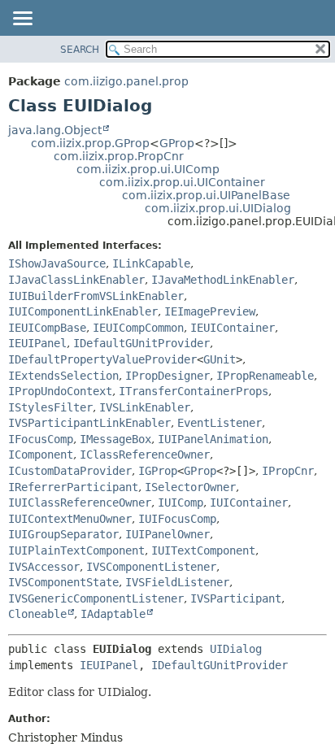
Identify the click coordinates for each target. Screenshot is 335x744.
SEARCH (79, 49)
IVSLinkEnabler (144, 407)
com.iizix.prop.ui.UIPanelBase (206, 195)
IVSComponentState (63, 582)
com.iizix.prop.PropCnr (119, 156)
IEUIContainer (232, 327)
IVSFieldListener (177, 582)
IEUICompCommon (138, 327)
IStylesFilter (50, 407)
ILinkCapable (151, 263)
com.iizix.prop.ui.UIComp (148, 169)
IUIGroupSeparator (63, 534)
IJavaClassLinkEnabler (76, 279)
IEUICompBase (47, 327)
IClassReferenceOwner (145, 454)
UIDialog (236, 648)
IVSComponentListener (151, 566)
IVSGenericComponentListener (96, 598)
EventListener (219, 422)
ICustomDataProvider (70, 470)
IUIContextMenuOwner (70, 518)
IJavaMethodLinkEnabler (222, 279)
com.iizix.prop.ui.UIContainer (182, 182)
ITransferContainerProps (193, 391)
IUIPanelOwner (167, 534)
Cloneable (37, 613)
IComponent (40, 454)
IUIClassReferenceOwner (79, 502)
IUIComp (180, 502)
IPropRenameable (265, 375)
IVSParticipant (235, 598)
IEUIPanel (37, 343)
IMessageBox (115, 439)
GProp (176, 143)
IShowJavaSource (57, 263)
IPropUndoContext (60, 391)
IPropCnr (288, 470)
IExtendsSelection (63, 375)
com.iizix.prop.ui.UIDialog (218, 208)
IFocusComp (40, 439)
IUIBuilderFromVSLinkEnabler (96, 295)
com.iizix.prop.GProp (90, 143)
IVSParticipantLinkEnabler (89, 422)
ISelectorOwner (190, 487)
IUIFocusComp (177, 518)
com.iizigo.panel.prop (126, 81)
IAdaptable (113, 613)
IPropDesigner (167, 375)
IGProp (157, 470)
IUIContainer (249, 502)
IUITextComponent (203, 550)
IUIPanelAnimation (213, 439)
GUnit (219, 359)
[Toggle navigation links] (22, 19)
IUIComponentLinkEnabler (83, 311)
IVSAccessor (44, 566)
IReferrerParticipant (73, 487)
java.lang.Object (55, 130)
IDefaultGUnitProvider (141, 343)
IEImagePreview (209, 311)
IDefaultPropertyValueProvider (102, 359)
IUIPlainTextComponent (76, 550)
